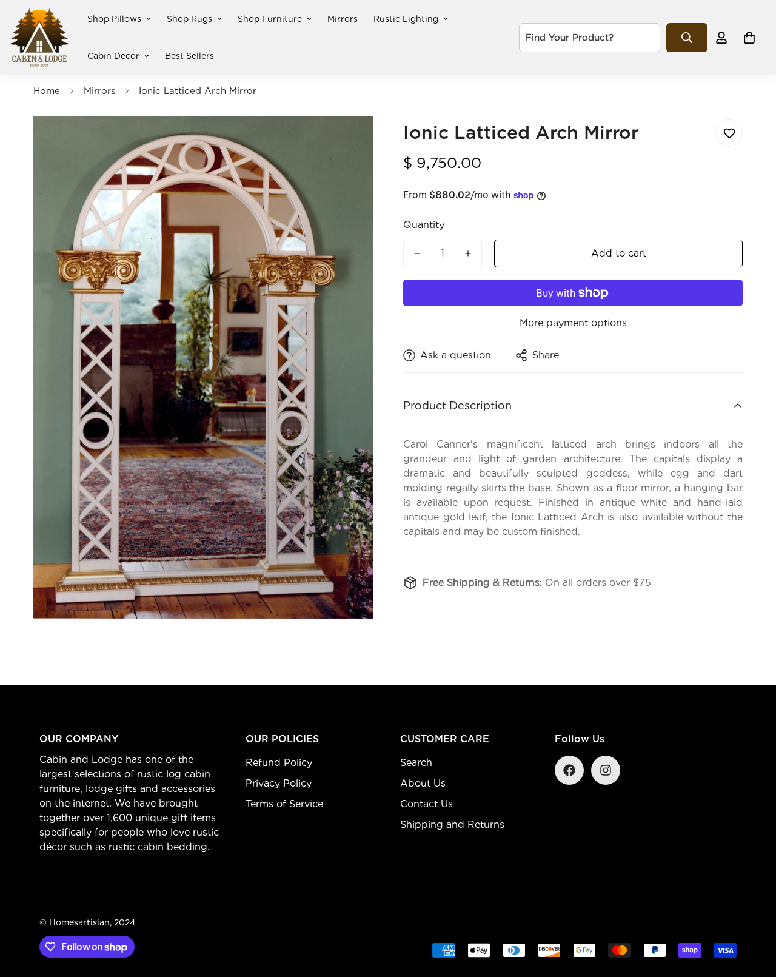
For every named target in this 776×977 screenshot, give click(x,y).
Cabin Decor (113, 56)
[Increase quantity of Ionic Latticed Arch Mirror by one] (468, 253)
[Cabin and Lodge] (39, 37)
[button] (749, 38)
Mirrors (342, 19)
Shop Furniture (270, 19)
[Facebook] (569, 770)
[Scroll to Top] (752, 911)
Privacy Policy (279, 783)
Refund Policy (279, 762)
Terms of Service (284, 804)
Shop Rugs (189, 19)
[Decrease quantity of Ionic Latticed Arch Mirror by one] (417, 253)
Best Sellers (189, 56)
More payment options (573, 323)
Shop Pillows (114, 19)
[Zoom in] (347, 142)
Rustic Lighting (405, 19)
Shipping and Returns (452, 824)
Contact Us (426, 804)
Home (46, 91)
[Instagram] (605, 770)
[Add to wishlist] (729, 133)
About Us (423, 783)
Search (416, 762)
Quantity (423, 224)
